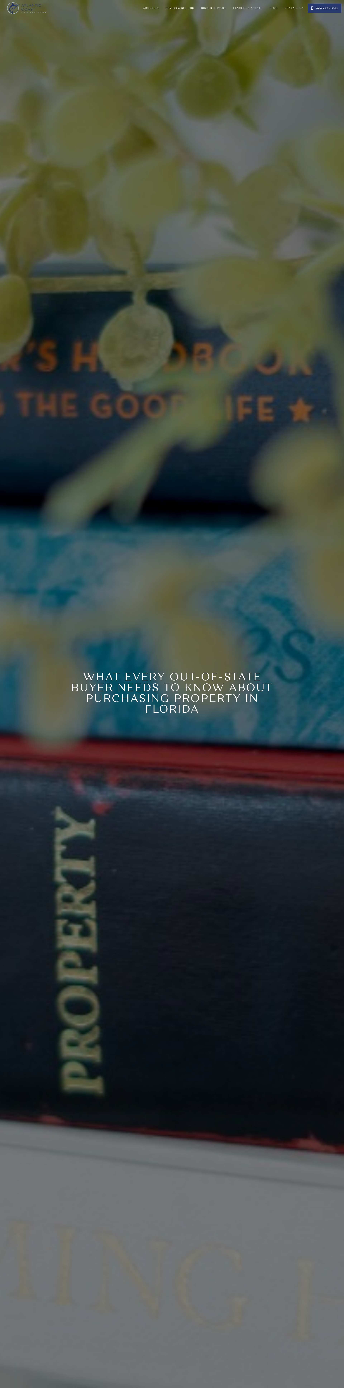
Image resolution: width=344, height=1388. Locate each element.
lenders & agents (247, 8)
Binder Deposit (213, 8)
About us (150, 8)
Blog (274, 8)
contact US (294, 8)
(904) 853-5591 (324, 8)
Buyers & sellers (180, 8)
